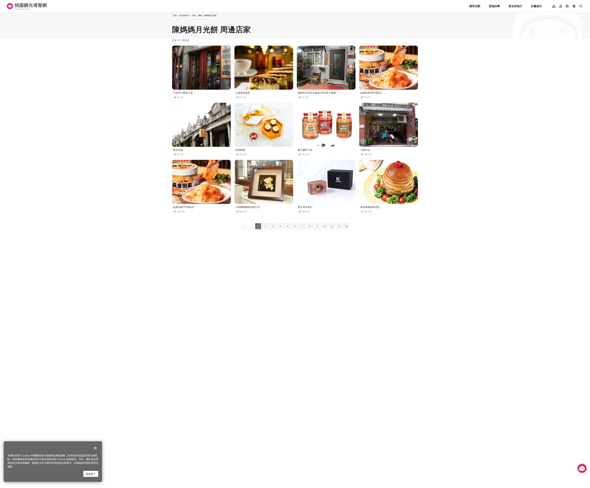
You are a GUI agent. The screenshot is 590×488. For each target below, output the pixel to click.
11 (332, 226)
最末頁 (347, 226)
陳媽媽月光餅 (210, 15)
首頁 (175, 15)
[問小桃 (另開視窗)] (582, 468)
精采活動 (474, 6)
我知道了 (91, 474)
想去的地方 (515, 6)
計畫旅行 (536, 6)
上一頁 (251, 226)
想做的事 (494, 6)
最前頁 (243, 226)
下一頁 (339, 226)
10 (324, 226)
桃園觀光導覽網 (26, 6)
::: (171, 15)
